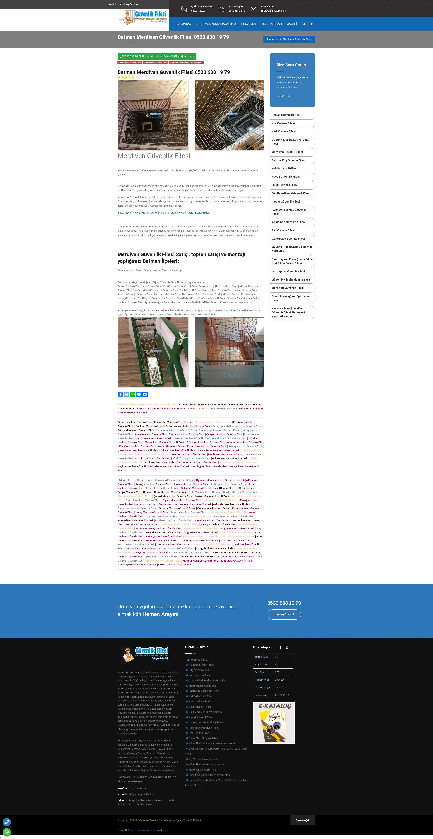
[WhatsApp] (7, 832)
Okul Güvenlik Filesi (284, 185)
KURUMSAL (183, 23)
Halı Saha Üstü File (284, 168)
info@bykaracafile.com (273, 10)
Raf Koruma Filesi (283, 230)
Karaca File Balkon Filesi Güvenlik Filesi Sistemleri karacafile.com (288, 312)
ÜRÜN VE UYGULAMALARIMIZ (216, 23)
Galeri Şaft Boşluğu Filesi (288, 238)
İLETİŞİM (307, 23)
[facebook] (280, 647)
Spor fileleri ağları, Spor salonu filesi (292, 298)
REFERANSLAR (271, 23)
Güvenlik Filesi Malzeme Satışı (291, 279)
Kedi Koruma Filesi (284, 131)
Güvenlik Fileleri (150, 212)
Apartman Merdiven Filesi (288, 222)
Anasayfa (272, 39)
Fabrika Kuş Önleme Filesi (288, 160)
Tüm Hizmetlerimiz (196, 659)
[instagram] (287, 647)
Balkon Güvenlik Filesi (286, 115)
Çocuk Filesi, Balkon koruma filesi (290, 141)
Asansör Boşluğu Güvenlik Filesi (289, 211)
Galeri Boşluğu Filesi (199, 212)
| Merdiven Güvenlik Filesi (135, 480)
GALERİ (292, 23)
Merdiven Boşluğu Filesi (287, 152)
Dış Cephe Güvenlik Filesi (288, 271)
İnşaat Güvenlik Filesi (129, 212)
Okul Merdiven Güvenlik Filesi (291, 193)
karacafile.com (147, 830)
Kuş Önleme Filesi (283, 123)
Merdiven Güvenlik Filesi (157, 63)
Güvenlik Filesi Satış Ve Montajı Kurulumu (292, 248)
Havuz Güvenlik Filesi (286, 176)
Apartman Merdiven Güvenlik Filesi (187, 63)
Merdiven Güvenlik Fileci (130, 63)
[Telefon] (7, 822)
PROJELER (248, 23)
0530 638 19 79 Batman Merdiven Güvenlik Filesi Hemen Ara (158, 56)
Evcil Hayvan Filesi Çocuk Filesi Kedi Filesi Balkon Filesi (292, 261)
